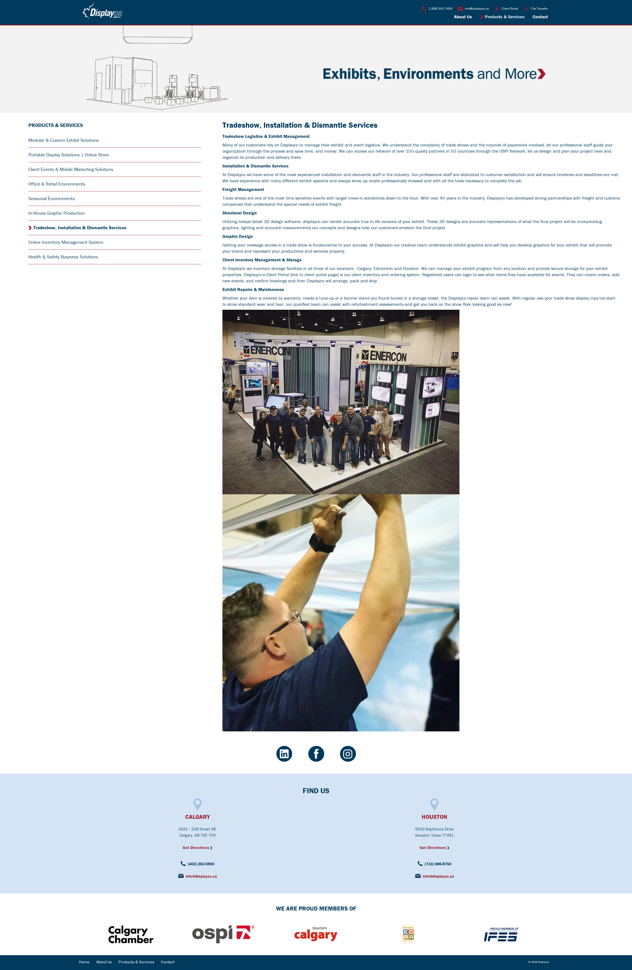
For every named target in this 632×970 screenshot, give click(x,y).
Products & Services (505, 17)
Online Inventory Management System (65, 242)
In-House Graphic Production (56, 213)
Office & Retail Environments (56, 184)
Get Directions (196, 847)
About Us (463, 17)
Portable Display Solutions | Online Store (68, 155)
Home (84, 962)
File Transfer (539, 8)
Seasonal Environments (51, 198)
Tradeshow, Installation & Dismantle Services (79, 227)
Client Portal (510, 8)
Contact (540, 17)
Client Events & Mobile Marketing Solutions (70, 169)
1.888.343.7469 (441, 8)
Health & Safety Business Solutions (63, 257)
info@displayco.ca (477, 8)
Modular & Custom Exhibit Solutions (63, 140)
